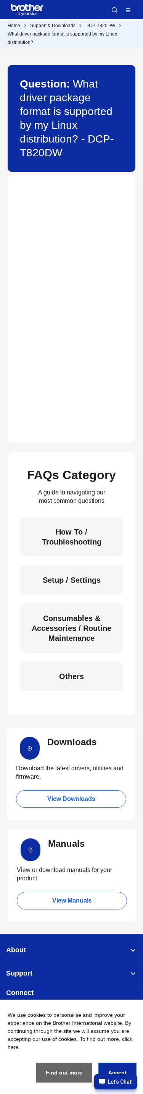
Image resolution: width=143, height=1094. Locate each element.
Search (114, 10)
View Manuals (72, 900)
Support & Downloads (53, 25)
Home (14, 25)
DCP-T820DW (100, 25)
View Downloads (71, 799)
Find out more (64, 1073)
